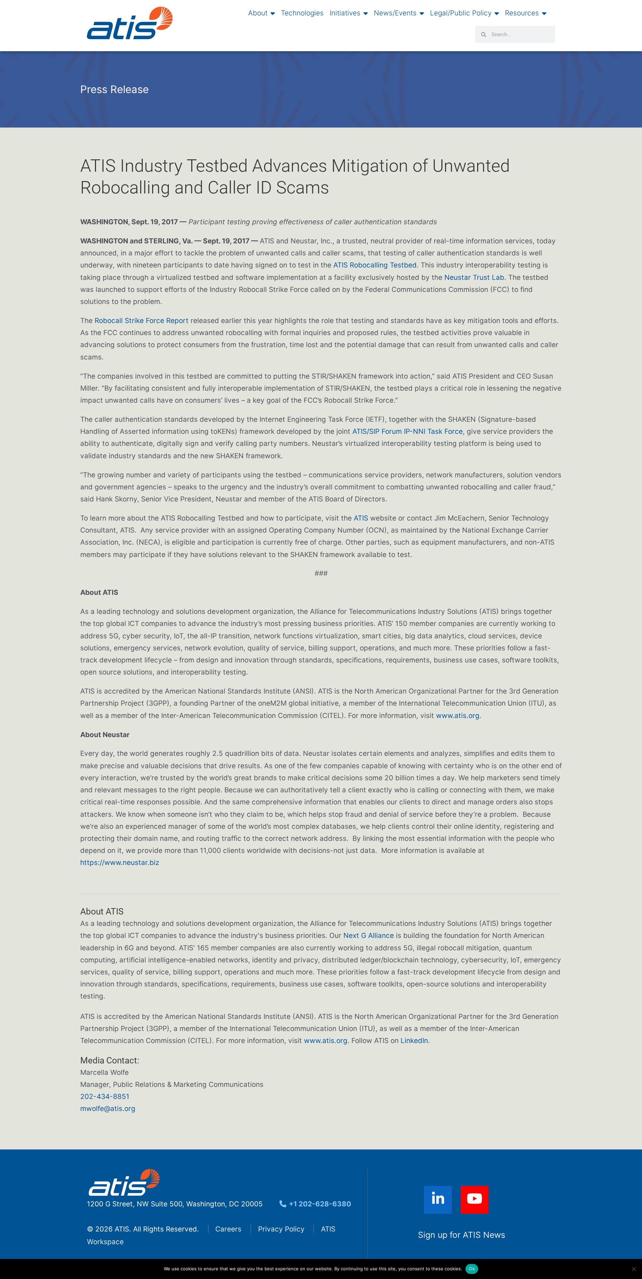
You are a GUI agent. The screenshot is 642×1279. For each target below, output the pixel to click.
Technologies (302, 13)
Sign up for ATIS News (461, 1235)
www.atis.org (457, 715)
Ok (472, 1268)
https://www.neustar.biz (119, 862)
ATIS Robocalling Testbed (375, 265)
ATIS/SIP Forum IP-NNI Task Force (407, 431)
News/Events (395, 13)
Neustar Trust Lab (474, 277)
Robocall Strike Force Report (142, 320)
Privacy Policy (281, 1229)
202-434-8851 (104, 1096)
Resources (522, 13)
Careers (228, 1229)
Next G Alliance (368, 935)
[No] (633, 1269)
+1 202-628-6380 (319, 1204)
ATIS (361, 518)
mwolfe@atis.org (107, 1108)
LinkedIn (414, 1040)
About (258, 13)
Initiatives (345, 13)
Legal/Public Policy (461, 13)
